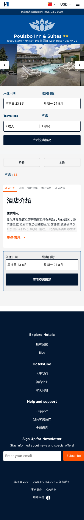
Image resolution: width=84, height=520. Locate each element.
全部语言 (42, 427)
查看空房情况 (42, 140)
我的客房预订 (42, 419)
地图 (62, 162)
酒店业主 (42, 382)
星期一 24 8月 (53, 103)
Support (42, 411)
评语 (21, 187)
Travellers (10, 115)
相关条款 (50, 489)
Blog (42, 352)
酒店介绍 (10, 187)
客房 (45, 115)
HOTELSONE (48, 481)
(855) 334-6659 (53, 11)
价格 (22, 162)
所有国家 (42, 344)
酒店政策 (60, 187)
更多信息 (13, 237)
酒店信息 (46, 187)
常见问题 (42, 390)
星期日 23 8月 (15, 103)
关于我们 (42, 373)
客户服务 (36, 489)
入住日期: (9, 93)
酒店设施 (32, 187)
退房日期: (48, 93)
